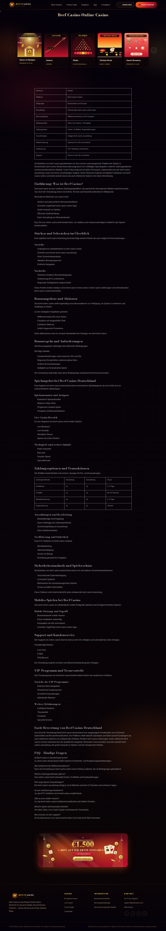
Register (85, 5)
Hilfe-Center (128, 907)
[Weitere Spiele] (154, 50)
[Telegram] (144, 913)
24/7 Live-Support (131, 898)
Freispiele (105, 5)
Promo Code (72, 5)
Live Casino (68, 903)
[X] (132, 913)
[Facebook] (126, 913)
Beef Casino (56, 5)
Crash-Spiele (69, 907)
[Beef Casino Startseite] (20, 5)
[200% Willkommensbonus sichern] (83, 850)
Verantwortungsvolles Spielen (105, 907)
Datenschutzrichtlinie (102, 898)
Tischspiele (68, 911)
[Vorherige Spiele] (12, 50)
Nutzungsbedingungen (102, 903)
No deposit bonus (70, 898)
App (95, 5)
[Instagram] (138, 913)
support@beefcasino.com (133, 903)
